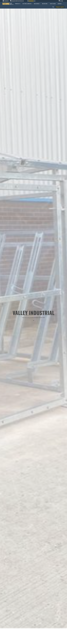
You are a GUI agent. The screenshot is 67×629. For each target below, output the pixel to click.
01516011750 (6, 0)
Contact (60, 3)
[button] (60, 7)
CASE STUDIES (53, 3)
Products (17, 3)
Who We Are (44, 3)
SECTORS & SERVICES (27, 3)
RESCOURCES (36, 3)
